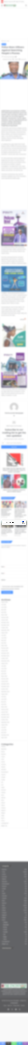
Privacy (21, 524)
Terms (24, 524)
